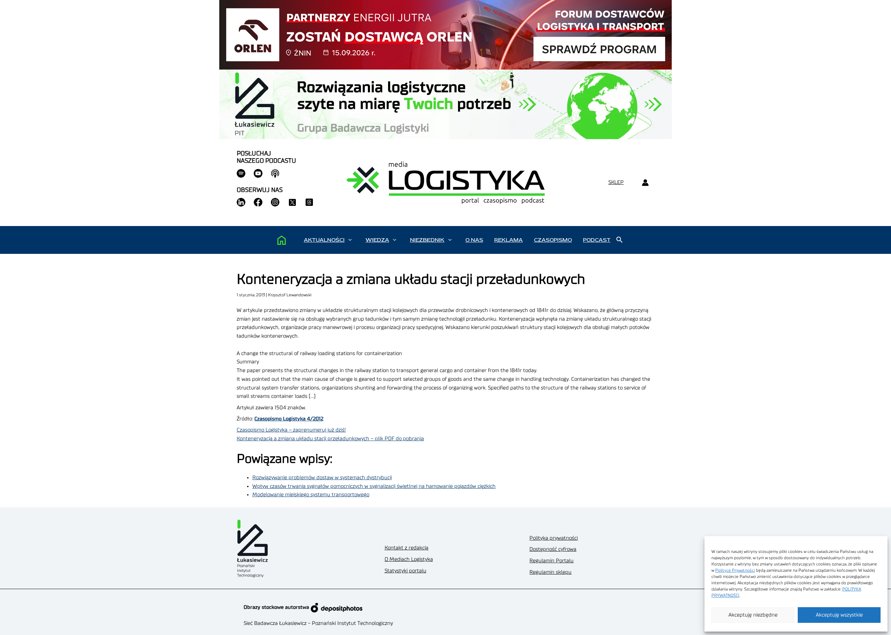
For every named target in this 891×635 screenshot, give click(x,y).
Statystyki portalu (405, 570)
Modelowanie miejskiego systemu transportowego (310, 494)
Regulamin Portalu (551, 560)
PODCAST (596, 239)
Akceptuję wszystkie (839, 615)
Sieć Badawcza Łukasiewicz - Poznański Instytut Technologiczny (318, 623)
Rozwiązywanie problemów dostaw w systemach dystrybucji (322, 477)
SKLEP (616, 182)
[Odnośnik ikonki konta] (645, 183)
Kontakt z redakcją (406, 547)
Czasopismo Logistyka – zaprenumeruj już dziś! (291, 430)
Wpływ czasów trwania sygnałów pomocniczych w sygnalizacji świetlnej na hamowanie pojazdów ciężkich (374, 486)
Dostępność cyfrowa (552, 549)
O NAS (474, 239)
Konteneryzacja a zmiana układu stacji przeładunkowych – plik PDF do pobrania (330, 438)
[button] (350, 240)
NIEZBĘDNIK (427, 239)
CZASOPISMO (553, 239)
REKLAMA (508, 239)
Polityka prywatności (553, 538)
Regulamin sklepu (550, 572)
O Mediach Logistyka (409, 559)
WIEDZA (377, 239)
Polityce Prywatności (735, 570)
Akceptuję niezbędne (753, 615)
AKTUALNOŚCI (324, 239)
